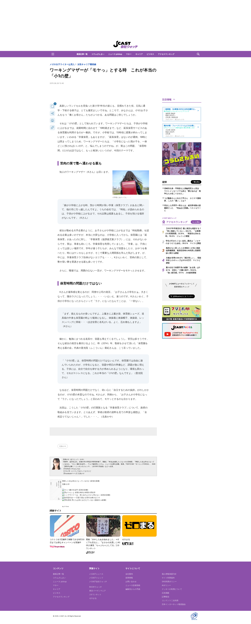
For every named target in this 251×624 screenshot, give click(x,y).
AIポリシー (166, 585)
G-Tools (66, 506)
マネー (129, 54)
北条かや (62, 446)
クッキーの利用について (172, 589)
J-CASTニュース (96, 574)
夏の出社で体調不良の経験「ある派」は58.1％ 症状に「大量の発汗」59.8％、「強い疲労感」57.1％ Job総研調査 (183, 270)
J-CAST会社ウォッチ (98, 581)
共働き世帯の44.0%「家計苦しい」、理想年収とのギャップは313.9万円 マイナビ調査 (183, 260)
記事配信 (165, 597)
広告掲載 (165, 593)
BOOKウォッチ (95, 587)
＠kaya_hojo (75, 469)
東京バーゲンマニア (97, 591)
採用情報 (129, 578)
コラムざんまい (98, 54)
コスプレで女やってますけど (81, 471)
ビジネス (150, 54)
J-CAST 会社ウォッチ (125, 44)
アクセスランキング (166, 54)
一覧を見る (196, 182)
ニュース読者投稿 (133, 585)
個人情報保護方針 (169, 574)
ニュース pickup (115, 54)
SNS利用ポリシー (169, 581)
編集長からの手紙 (133, 589)
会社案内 (129, 574)
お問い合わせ (131, 581)
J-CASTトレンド (96, 578)
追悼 (164, 182)
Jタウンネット (95, 594)
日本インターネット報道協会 (174, 604)
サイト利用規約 (168, 578)
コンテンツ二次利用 (170, 600)
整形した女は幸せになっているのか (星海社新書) (81, 481)
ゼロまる (93, 598)
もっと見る (196, 222)
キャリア (139, 54)
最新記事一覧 (82, 54)
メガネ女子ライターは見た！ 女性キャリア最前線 (73, 64)
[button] (53, 54)
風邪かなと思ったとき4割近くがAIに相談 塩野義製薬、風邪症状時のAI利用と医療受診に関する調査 (184, 250)
